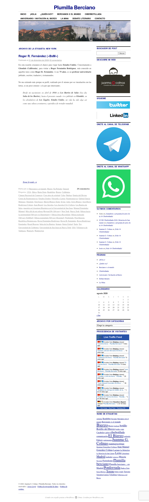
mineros (115, 457)
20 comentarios (55, 60)
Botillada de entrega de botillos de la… (111, 390)
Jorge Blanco (76, 201)
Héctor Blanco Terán (52, 201)
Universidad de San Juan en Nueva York (55, 227)
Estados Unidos (45, 198)
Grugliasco (38, 201)
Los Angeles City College (64, 205)
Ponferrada (69, 217)
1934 (29, 192)
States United (67, 224)
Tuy (80, 224)
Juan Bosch (38, 205)
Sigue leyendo (30, 182)
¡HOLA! (33, 14)
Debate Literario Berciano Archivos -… (111, 350)
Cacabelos (100, 432)
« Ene (98, 315)
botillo (123, 425)
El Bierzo (116, 435)
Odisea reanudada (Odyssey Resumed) (49, 217)
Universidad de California (28, 227)
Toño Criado (119, 472)
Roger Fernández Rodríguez (49, 221)
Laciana (116, 450)
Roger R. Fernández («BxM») (38, 56)
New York (65, 211)
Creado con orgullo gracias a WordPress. (59, 497)
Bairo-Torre (42, 192)
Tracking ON (121, 408)
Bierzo (50, 188)
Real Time (112, 408)
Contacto (100, 18)
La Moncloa (125, 450)
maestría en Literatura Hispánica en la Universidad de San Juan (48, 208)
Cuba (63, 195)
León (118, 453)
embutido (127, 436)
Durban (69, 195)
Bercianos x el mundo (69, 14)
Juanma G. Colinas (105, 229)
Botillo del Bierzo (105, 429)
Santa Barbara (101, 472)
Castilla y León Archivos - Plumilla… (110, 376)
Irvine (63, 201)
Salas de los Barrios (47, 224)
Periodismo (108, 460)
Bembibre (51, 192)
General (66, 188)
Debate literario (81, 18)
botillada (116, 426)
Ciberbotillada (93, 14)
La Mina (65, 18)
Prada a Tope (125, 468)
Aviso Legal (32, 486)
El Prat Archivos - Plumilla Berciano (111, 363)
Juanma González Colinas (106, 447)
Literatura (125, 453)
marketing (109, 457)
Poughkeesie (79, 217)
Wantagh (30, 230)
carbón (107, 432)
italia (68, 201)
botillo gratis (120, 429)
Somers (58, 224)
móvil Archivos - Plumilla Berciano (110, 344)
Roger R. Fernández (68, 221)
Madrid (100, 456)
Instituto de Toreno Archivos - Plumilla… (112, 397)
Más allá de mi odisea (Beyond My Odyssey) (43, 211)
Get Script (104, 408)
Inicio (23, 14)
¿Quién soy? (46, 14)
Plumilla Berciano (74, 7)
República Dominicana (27, 221)
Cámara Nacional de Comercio (30, 195)
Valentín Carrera (102, 474)
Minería (122, 456)
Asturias (99, 419)
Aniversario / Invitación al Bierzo (38, 18)
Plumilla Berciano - (109, 404)
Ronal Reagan (33, 224)
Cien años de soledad (51, 195)
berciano (114, 419)
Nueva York (74, 211)
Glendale (29, 201)
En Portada (57, 188)
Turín (76, 224)
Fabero (99, 439)
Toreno (110, 471)
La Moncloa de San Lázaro (105, 453)
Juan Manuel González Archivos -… (111, 383)
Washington (39, 230)
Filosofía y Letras (58, 198)
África (34, 192)
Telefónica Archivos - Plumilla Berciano (111, 357)
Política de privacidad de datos (48, 486)
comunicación (102, 436)
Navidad (99, 461)
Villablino (113, 474)
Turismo (127, 471)
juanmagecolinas (116, 443)
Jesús (101, 248)
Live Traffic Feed (113, 337)
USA (74, 227)
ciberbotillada (117, 432)
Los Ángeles (49, 205)
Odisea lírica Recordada (61, 214)
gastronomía (107, 440)
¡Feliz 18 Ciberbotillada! (113, 248)
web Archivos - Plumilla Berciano (112, 370)
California (66, 192)
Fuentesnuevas (72, 198)
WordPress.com (97, 497)
